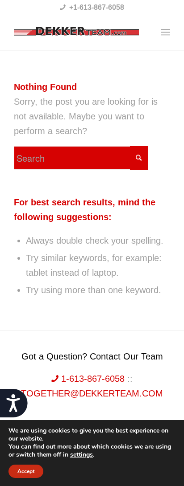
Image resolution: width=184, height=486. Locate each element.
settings (81, 455)
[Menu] (165, 32)
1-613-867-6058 (93, 379)
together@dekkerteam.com (92, 393)
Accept (25, 471)
